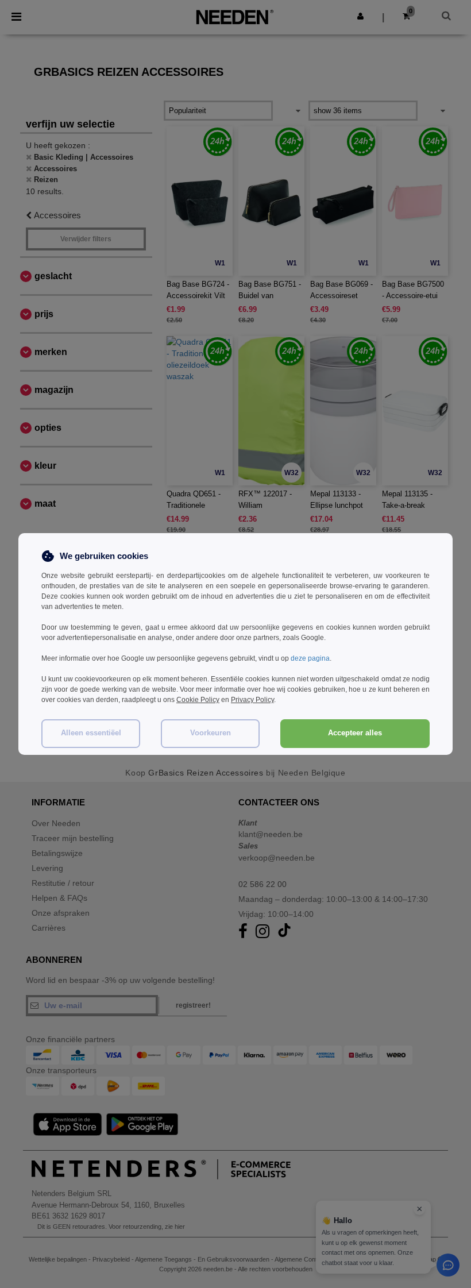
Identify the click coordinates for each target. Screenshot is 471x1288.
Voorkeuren (210, 733)
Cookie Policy (197, 700)
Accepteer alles (355, 733)
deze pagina (310, 658)
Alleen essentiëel (91, 733)
